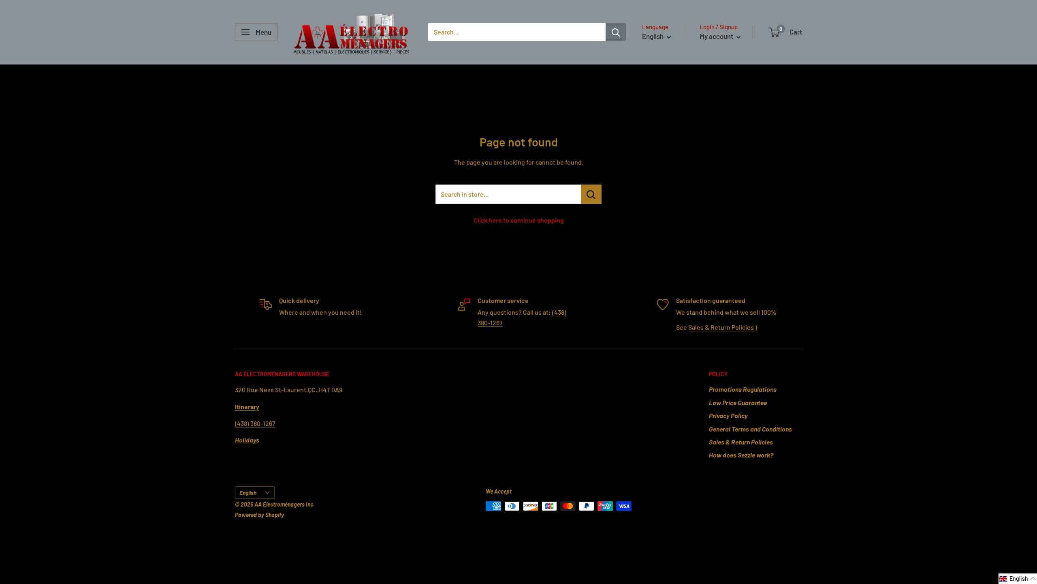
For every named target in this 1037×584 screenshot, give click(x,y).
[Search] (616, 32)
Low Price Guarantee (738, 402)
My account (717, 36)
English (247, 492)
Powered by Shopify (259, 514)
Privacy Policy (728, 415)
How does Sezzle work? (741, 455)
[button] (1018, 578)
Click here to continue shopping (519, 220)
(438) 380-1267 (255, 423)
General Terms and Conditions (750, 429)
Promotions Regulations (743, 389)
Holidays (247, 440)
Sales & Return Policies (721, 327)
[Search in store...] (591, 194)
